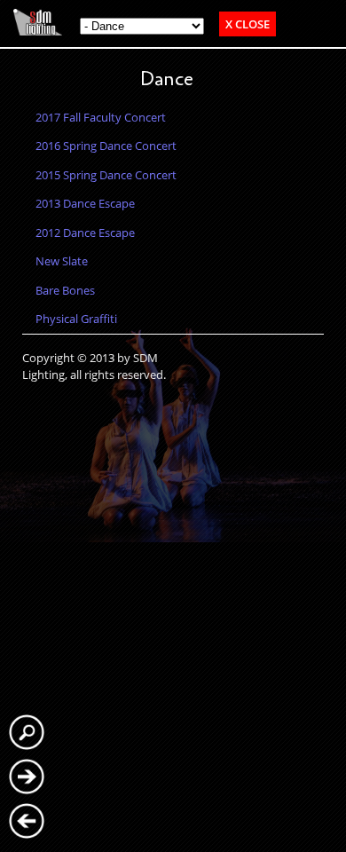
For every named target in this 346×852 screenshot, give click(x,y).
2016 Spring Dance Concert (106, 146)
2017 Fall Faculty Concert (100, 117)
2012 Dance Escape (85, 233)
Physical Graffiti (76, 319)
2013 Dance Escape (85, 203)
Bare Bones (65, 290)
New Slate (61, 261)
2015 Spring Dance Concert (106, 175)
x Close (247, 24)
